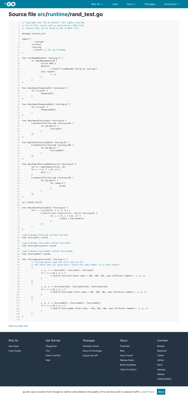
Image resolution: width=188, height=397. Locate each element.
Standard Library (91, 346)
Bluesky (161, 346)
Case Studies (15, 350)
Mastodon (162, 350)
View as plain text (18, 325)
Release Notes (127, 360)
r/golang (161, 369)
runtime (58, 14)
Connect (162, 340)
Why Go (97, 4)
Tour (48, 350)
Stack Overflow (53, 355)
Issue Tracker (126, 355)
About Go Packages (92, 350)
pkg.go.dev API (90, 355)
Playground (51, 346)
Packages (150, 4)
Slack (159, 364)
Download (125, 346)
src (41, 14)
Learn (115, 4)
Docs (131, 4)
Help (48, 360)
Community (172, 4)
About (123, 340)
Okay (161, 391)
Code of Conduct (128, 369)
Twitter (160, 355)
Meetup (160, 374)
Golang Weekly (164, 379)
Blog (122, 350)
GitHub (160, 360)
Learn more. (148, 391)
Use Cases (14, 346)
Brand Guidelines (128, 364)
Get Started (53, 340)
